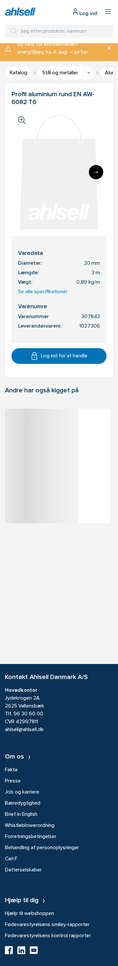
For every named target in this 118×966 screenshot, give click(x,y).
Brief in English (21, 814)
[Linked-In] (21, 952)
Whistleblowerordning (29, 825)
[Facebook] (9, 952)
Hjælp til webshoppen (29, 913)
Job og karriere (22, 792)
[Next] (96, 172)
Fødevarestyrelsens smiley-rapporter (47, 924)
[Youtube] (34, 952)
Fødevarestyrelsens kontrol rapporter (48, 936)
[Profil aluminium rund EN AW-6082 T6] (57, 425)
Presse (13, 781)
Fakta (11, 770)
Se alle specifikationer (43, 292)
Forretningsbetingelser (30, 836)
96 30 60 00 (28, 714)
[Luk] (106, 48)
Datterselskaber (23, 870)
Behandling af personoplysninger (42, 848)
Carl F (11, 859)
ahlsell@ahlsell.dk (24, 729)
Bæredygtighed (22, 803)
